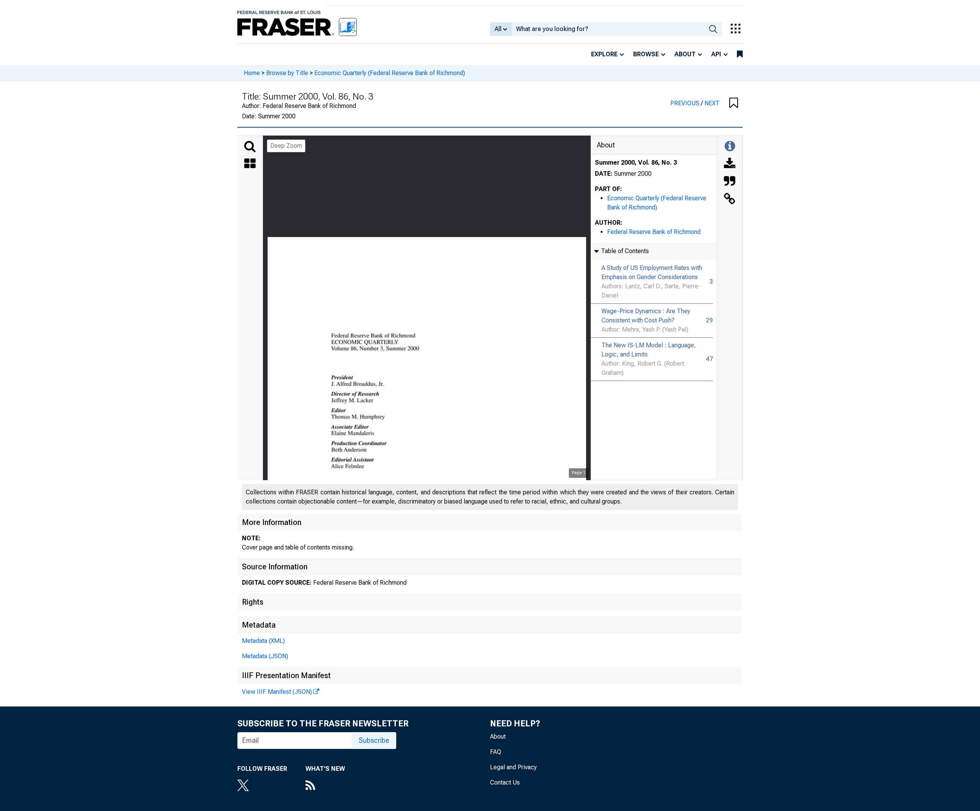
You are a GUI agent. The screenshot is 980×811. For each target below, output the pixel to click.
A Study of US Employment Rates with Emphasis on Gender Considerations (651, 272)
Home (252, 73)
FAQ (495, 751)
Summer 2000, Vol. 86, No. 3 (636, 162)
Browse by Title (287, 73)
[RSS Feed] (325, 786)
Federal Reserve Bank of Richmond (654, 231)
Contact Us (505, 782)
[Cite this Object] (730, 182)
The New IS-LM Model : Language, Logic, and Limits (648, 350)
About (685, 54)
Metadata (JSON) (265, 656)
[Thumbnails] (250, 164)
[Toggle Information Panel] (729, 147)
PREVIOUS (685, 103)
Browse (646, 54)
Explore (604, 54)
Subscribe (374, 740)
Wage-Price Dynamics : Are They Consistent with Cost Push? (645, 315)
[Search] (250, 147)
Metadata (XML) (263, 640)
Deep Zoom (286, 145)
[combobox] (608, 29)
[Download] (730, 164)
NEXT (712, 103)
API (716, 54)
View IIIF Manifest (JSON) (277, 691)
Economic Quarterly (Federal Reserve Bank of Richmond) (389, 73)
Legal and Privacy (513, 767)
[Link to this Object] (730, 199)
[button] (733, 103)
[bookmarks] (740, 54)
